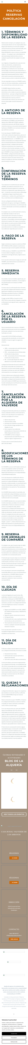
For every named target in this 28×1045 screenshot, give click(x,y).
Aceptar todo (14, 1033)
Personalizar (14, 1037)
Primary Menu (25, 2)
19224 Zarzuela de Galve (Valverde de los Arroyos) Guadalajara (14, 908)
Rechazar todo (14, 1041)
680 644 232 (16, 933)
